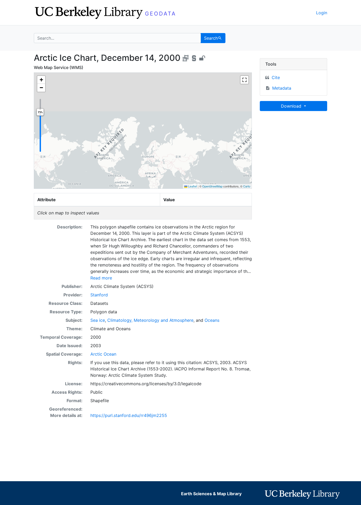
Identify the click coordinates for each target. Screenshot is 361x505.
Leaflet (192, 186)
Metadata (281, 88)
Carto (246, 186)
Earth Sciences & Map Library (211, 493)
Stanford (99, 294)
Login (321, 12)
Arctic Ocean (103, 354)
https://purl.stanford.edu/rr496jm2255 (128, 415)
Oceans (212, 320)
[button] (41, 80)
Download (292, 106)
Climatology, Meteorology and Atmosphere (150, 320)
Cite (276, 77)
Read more (101, 278)
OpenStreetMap (212, 186)
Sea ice (97, 320)
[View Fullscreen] (244, 80)
